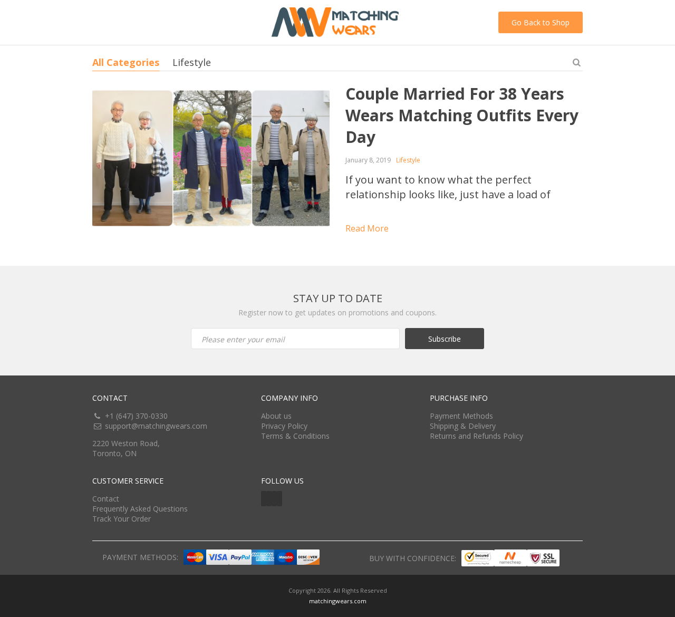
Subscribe (444, 339)
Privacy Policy (284, 426)
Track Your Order (121, 519)
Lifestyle (191, 62)
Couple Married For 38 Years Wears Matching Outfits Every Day (461, 115)
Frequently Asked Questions (140, 509)
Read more (367, 228)
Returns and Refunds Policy (476, 436)
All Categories (125, 62)
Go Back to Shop (541, 22)
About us (276, 416)
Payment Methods (461, 416)
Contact (105, 499)
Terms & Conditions (295, 436)
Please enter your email (243, 339)
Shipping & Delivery (463, 426)
